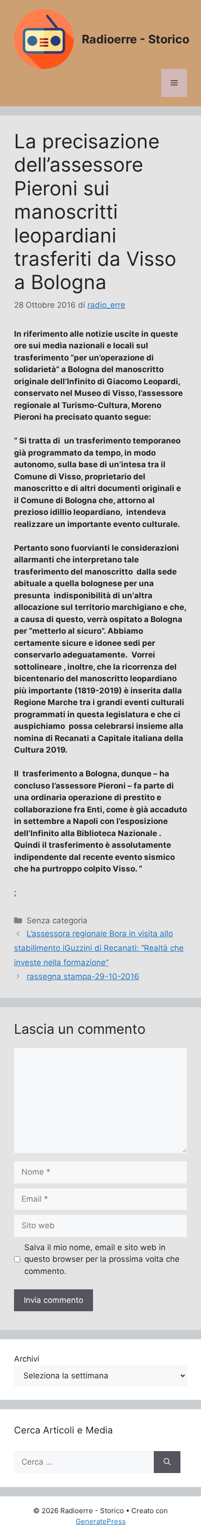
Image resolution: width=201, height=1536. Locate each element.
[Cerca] (167, 1462)
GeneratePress (101, 1521)
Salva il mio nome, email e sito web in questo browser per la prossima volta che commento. (101, 1259)
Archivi (26, 1358)
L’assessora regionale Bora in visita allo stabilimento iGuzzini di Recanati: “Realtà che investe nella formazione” (99, 948)
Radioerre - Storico (135, 39)
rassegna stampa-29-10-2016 (83, 976)
